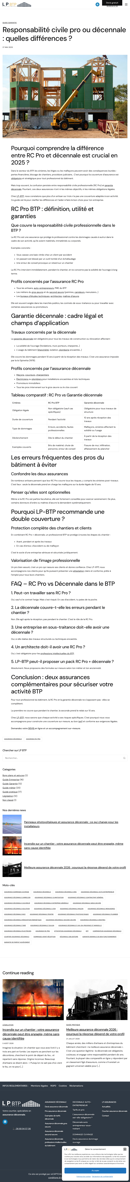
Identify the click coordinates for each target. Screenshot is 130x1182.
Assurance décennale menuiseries (101, 909)
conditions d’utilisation (59, 1177)
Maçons (20, 375)
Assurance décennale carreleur (17, 897)
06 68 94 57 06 (112, 6)
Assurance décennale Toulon (42, 925)
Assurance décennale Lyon (45, 909)
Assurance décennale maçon (71, 909)
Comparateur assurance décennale (107, 931)
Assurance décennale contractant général (85, 897)
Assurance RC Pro (33, 739)
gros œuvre (37, 292)
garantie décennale (23, 339)
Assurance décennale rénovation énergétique (23, 920)
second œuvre (57, 292)
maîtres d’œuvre (71, 296)
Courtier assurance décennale (16, 937)
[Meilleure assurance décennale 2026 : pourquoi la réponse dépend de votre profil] (96, 999)
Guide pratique (10, 792)
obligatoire (16, 178)
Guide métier (9, 787)
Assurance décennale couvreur (17, 903)
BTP (87, 931)
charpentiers (42, 375)
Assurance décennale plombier (105, 914)
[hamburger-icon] (126, 4)
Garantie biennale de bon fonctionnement (100, 937)
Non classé (8, 800)
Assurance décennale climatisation (49, 897)
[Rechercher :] (65, 758)
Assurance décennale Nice (15, 914)
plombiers (37, 379)
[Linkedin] (97, 4)
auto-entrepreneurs (44, 288)
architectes (56, 296)
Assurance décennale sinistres (92, 920)
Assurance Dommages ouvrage (16, 892)
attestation (78, 571)
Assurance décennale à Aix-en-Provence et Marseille (80, 925)
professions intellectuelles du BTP (57, 653)
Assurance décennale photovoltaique (73, 914)
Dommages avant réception (44, 937)
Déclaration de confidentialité (102, 1177)
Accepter (95, 1170)
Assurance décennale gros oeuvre (87, 903)
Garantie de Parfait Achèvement (17, 942)
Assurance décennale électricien (17, 931)
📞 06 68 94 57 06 (22, 1128)
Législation (8, 796)
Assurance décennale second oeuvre (61, 920)
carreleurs (80, 292)
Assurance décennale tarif (15, 925)
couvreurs (30, 375)
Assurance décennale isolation (17, 909)
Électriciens (23, 379)
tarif (80, 721)
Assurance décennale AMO (66, 892)
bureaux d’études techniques (35, 296)
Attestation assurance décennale (68, 931)
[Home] (17, 4)
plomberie (64, 350)
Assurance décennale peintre (42, 914)
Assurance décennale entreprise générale (51, 903)
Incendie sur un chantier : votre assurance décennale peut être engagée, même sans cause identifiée (31, 1034)
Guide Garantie (10, 23)
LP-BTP (20, 196)
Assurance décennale (13, 739)
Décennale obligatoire (69, 937)
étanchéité (43, 350)
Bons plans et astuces (13, 775)
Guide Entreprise (11, 779)
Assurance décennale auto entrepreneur (97, 892)
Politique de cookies (84, 1177)
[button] (125, 1149)
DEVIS (31, 728)
